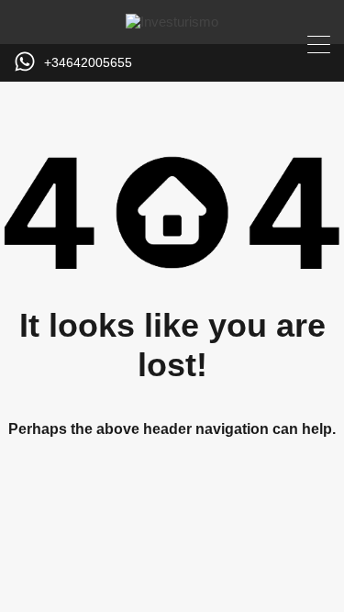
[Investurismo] (172, 21)
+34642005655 (88, 62)
